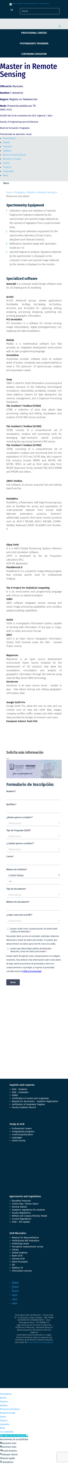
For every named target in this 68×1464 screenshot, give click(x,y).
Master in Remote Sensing (41, 192)
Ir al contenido (6, 1431)
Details (6, 142)
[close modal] (7, 758)
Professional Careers (34, 32)
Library (15, 1249)
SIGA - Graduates (20, 1092)
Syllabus (7, 150)
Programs (20, 192)
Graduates (8, 171)
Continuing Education (34, 53)
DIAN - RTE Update (21, 1221)
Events (6, 163)
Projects (7, 167)
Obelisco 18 (17, 1267)
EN (11, 10)
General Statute (19, 1206)
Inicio (9, 192)
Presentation (9, 138)
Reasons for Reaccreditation (25, 1237)
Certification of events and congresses (30, 1098)
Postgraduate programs (34, 43)
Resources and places (14, 154)
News (5, 175)
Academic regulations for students (28, 1209)
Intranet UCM (18, 1258)
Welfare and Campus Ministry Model (29, 1215)
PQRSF (15, 1095)
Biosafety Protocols (21, 1200)
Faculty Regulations (21, 1212)
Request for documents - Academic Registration (35, 1101)
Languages (17, 1137)
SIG (13, 1264)
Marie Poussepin (20, 1261)
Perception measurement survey (27, 1246)
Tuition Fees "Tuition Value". (25, 1203)
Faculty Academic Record (24, 1107)
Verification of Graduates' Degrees (28, 1104)
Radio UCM (17, 1255)
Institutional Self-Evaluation (25, 1240)
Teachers (7, 146)
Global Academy (20, 1252)
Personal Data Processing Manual (40, 1342)
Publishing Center (20, 1243)
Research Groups (12, 159)
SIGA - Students (19, 1089)
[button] (14, 1435)
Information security (22, 1270)
